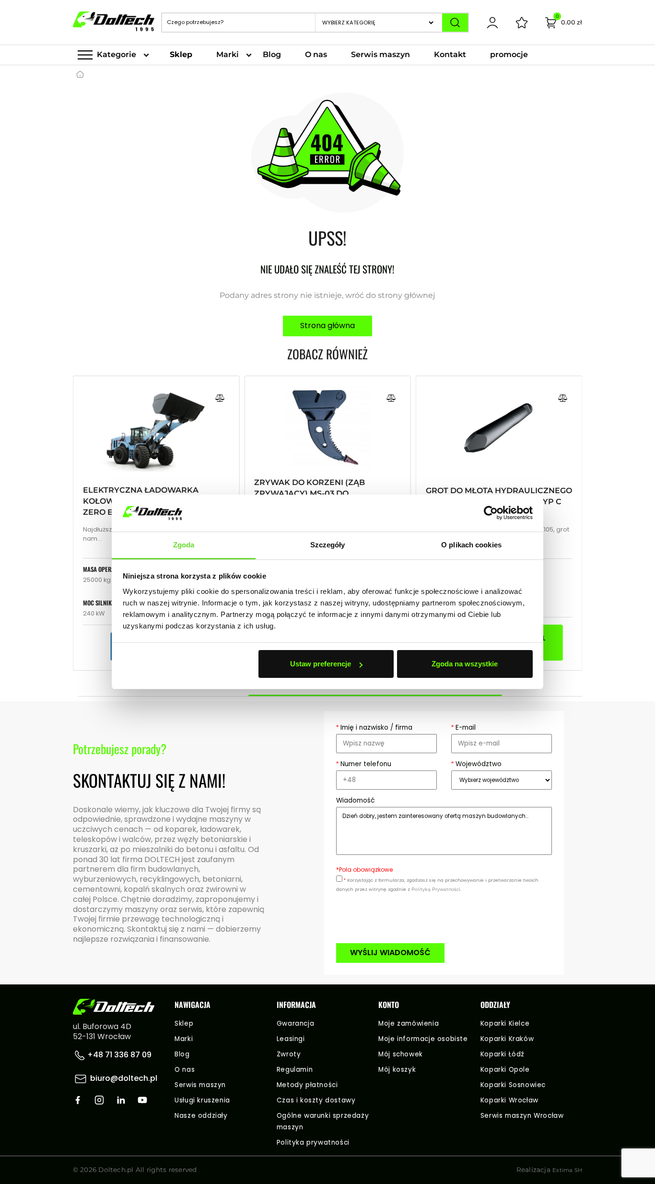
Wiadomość (355, 800)
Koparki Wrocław (509, 1100)
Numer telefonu (363, 764)
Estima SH (567, 1170)
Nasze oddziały (201, 1115)
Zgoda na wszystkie (465, 664)
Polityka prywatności (313, 1142)
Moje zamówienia (408, 1023)
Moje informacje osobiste (423, 1038)
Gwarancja (295, 1023)
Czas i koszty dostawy (316, 1100)
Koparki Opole (505, 1069)
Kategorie (116, 54)
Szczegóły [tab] (327, 545)
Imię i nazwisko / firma (374, 727)
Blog (272, 54)
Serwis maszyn (380, 54)
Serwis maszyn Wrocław (522, 1115)
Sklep (181, 54)
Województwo (476, 764)
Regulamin (295, 1069)
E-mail (463, 727)
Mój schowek (400, 1054)
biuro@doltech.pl (123, 1078)
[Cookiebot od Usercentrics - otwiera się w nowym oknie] (491, 513)
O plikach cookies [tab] (471, 545)
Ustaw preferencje (320, 664)
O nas (316, 54)
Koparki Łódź (502, 1054)
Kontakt (450, 54)
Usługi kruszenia (202, 1100)
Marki (227, 54)
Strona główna (327, 325)
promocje (509, 54)
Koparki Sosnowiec (513, 1084)
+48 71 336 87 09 (118, 1054)
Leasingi (291, 1038)
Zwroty (289, 1054)
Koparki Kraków (507, 1038)
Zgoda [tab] (184, 545)
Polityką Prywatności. (436, 889)
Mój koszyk (397, 1069)
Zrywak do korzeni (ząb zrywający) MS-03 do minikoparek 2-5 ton (309, 493)
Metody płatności (307, 1084)
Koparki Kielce (504, 1023)
